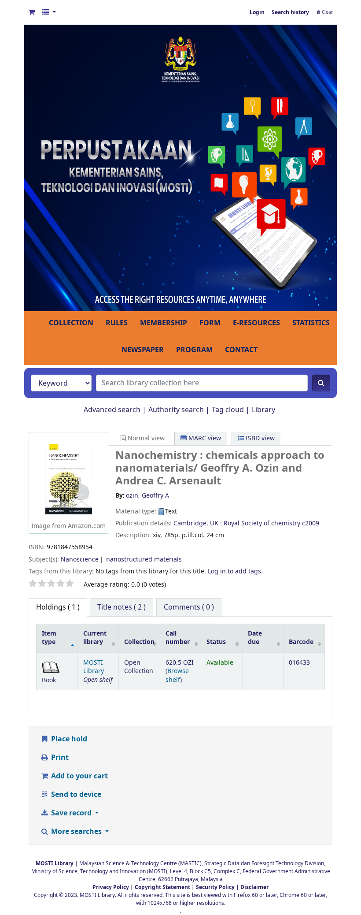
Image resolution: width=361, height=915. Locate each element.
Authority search (176, 410)
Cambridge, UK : (197, 523)
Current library (95, 638)
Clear (326, 12)
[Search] (321, 383)
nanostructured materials (144, 559)
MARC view (204, 438)
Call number (178, 638)
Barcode (301, 642)
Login (257, 12)
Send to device (75, 794)
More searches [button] (76, 831)
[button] (31, 12)
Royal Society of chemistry (262, 523)
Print (59, 757)
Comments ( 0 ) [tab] (189, 607)
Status (216, 642)
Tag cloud (228, 410)
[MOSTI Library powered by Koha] (180, 167)
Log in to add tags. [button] (235, 571)
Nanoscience (80, 559)
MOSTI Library (93, 667)
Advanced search (112, 410)
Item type (49, 638)
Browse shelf (177, 675)
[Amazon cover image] (68, 478)
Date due (255, 638)
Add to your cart (78, 776)
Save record (71, 813)
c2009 (310, 523)
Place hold (68, 739)
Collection (139, 642)
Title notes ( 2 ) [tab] (121, 607)
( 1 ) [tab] (58, 607)
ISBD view (259, 438)
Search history (290, 12)
